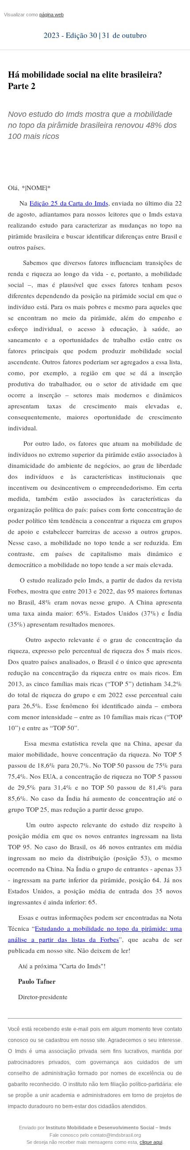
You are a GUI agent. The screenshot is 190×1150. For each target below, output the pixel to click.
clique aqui (151, 1142)
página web (51, 14)
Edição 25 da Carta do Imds (69, 202)
